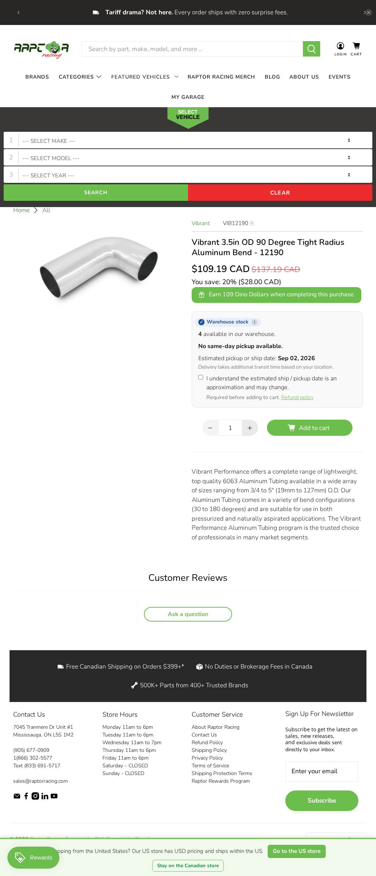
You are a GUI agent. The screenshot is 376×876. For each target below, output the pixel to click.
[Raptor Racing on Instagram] (35, 797)
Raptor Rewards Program (221, 781)
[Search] (311, 49)
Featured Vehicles (140, 76)
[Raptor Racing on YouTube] (54, 797)
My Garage (188, 97)
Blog (272, 76)
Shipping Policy (209, 750)
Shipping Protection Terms (222, 773)
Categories (76, 76)
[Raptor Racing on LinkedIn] (44, 797)
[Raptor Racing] (41, 49)
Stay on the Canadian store (188, 865)
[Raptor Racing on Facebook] (26, 797)
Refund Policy (207, 742)
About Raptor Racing (215, 727)
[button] (188, 119)
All (46, 210)
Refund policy (297, 397)
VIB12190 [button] (235, 223)
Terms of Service (210, 765)
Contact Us (204, 734)
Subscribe (322, 800)
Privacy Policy (207, 757)
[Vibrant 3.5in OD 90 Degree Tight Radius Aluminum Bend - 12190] (98, 267)
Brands (37, 76)
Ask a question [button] (188, 614)
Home (21, 210)
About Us (304, 76)
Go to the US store (297, 851)
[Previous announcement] (18, 12)
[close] (368, 12)
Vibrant (201, 223)
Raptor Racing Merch (221, 76)
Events (340, 76)
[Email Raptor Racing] (17, 797)
